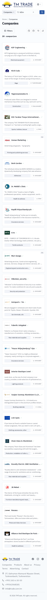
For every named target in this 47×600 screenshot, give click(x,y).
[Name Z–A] (43, 31)
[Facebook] (33, 559)
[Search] (42, 12)
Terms (5, 568)
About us (28, 565)
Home (4, 19)
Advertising (15, 568)
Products (18, 565)
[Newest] (29, 31)
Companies (8, 12)
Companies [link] (13, 19)
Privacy (37, 565)
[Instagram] (38, 559)
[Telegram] (42, 559)
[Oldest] (33, 31)
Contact (25, 568)
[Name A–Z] (38, 31)
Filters (10, 31)
